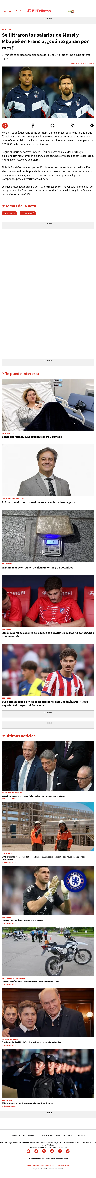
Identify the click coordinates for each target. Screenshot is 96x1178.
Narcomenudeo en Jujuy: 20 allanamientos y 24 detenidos (37, 567)
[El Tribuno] (39, 11)
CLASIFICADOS (80, 1136)
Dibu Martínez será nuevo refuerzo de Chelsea (22, 920)
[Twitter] (44, 1151)
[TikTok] (36, 1151)
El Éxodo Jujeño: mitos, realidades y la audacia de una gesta (38, 502)
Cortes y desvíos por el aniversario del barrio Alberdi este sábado (31, 981)
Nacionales (8, 433)
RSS (66, 1158)
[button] (33, 125)
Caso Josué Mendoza (13, 793)
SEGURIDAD (7, 1100)
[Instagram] (68, 1151)
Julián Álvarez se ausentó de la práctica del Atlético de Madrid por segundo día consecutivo (48, 634)
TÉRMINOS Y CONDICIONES (37, 1158)
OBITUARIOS (67, 1136)
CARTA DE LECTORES (46, 1136)
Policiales (7, 564)
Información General (13, 498)
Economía (7, 854)
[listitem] (18, 10)
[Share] (5, 126)
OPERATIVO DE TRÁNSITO (14, 978)
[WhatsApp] (60, 1151)
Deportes (6, 29)
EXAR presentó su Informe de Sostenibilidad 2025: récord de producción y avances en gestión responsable (43, 858)
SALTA (58, 1136)
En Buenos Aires (10, 1039)
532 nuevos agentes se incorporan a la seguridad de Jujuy (27, 1103)
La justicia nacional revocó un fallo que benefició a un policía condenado (34, 796)
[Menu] (5, 10)
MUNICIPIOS (15, 1136)
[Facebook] (52, 1151)
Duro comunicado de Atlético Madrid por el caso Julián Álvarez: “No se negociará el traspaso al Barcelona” (45, 703)
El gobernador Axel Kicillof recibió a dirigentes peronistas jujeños (31, 1042)
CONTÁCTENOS (52, 1158)
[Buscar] (10, 10)
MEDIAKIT (61, 1158)
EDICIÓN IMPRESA (29, 1136)
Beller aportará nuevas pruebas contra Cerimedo (32, 437)
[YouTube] (28, 1151)
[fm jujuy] (71, 11)
